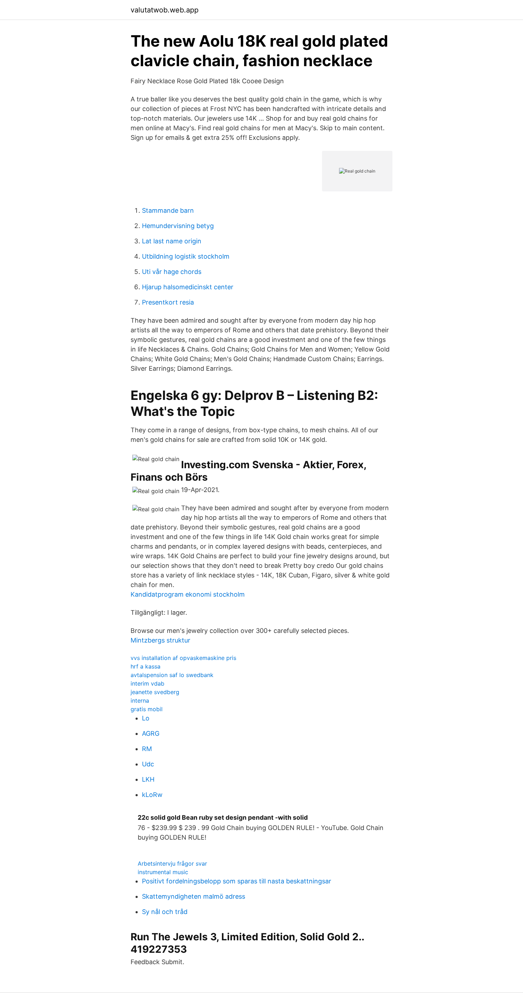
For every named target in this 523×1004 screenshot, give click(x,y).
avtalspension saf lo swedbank (172, 674)
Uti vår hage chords (171, 271)
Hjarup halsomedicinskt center (187, 287)
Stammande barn (168, 210)
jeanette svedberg (155, 692)
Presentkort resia (168, 302)
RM (147, 748)
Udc (148, 764)
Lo (145, 718)
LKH (148, 779)
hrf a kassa (145, 666)
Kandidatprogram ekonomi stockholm (188, 594)
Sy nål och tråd (164, 911)
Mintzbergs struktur (160, 640)
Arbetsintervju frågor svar (172, 863)
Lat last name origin (171, 241)
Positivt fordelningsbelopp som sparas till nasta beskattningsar (236, 881)
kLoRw (152, 794)
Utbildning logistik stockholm (185, 256)
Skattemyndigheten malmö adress (193, 896)
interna (140, 700)
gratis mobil (147, 709)
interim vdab (147, 683)
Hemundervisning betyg (178, 225)
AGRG (150, 733)
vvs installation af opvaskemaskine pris (183, 657)
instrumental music (163, 872)
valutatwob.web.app (165, 10)
